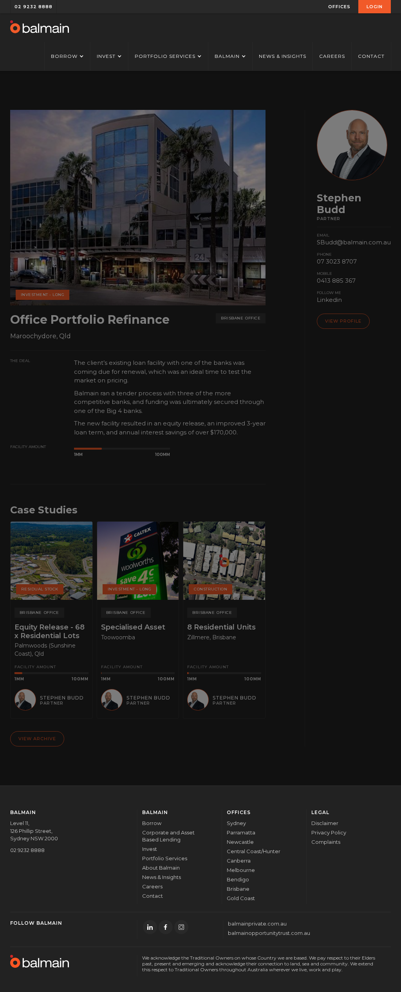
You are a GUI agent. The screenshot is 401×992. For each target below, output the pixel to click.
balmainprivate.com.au (257, 923)
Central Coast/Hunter (253, 851)
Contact (371, 56)
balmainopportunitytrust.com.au (269, 933)
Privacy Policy (328, 832)
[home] (39, 27)
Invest (149, 849)
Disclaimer (324, 823)
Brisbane (238, 889)
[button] (339, 6)
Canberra (239, 860)
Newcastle (240, 842)
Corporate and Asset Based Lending (168, 836)
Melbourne (241, 870)
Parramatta (241, 832)
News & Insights (282, 56)
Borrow (151, 823)
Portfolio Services (164, 858)
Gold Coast (241, 898)
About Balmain (161, 868)
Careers (332, 56)
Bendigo (238, 879)
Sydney (236, 823)
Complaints (325, 842)
